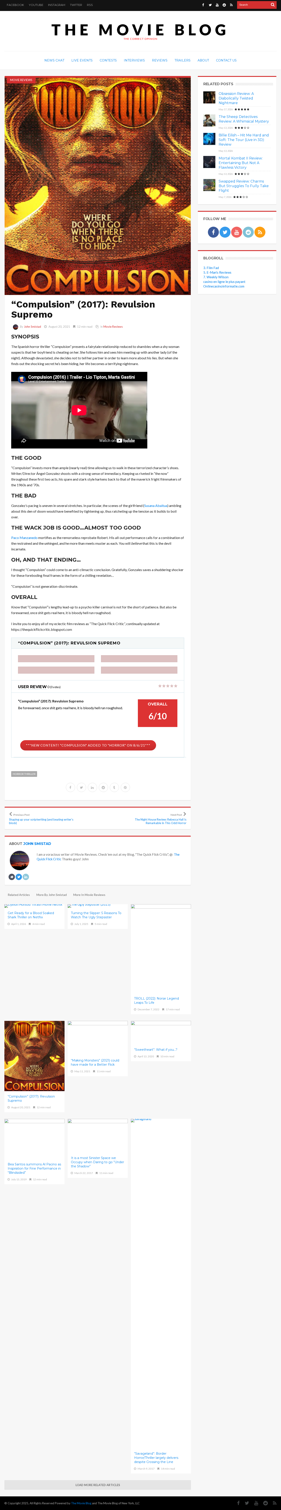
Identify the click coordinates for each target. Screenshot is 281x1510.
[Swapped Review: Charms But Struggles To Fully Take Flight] (209, 185)
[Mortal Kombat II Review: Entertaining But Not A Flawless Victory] (209, 162)
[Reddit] (224, 5)
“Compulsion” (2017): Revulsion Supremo (31, 1098)
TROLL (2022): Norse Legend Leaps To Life (156, 1000)
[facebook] (70, 787)
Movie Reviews (21, 80)
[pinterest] (125, 787)
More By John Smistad (51, 895)
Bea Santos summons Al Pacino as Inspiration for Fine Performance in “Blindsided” (34, 1168)
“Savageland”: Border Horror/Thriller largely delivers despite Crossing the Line (156, 1458)
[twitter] (81, 787)
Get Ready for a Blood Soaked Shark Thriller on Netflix (31, 915)
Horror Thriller (24, 774)
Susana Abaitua (155, 505)
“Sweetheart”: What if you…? (155, 1050)
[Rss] (231, 5)
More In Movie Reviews (89, 895)
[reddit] (103, 787)
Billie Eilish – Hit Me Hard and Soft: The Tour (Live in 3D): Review (244, 139)
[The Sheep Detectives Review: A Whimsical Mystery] (209, 120)
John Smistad (32, 326)
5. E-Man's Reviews (217, 272)
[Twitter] (210, 5)
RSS (90, 5)
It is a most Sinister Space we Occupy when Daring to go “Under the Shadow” (97, 1162)
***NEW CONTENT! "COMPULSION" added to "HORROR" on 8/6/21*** (88, 745)
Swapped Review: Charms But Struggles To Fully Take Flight (244, 186)
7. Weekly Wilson (216, 277)
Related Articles (19, 895)
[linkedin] (92, 787)
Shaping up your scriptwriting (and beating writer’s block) (41, 819)
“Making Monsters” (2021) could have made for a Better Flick (95, 1062)
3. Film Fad (211, 268)
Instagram (56, 5)
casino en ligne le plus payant (224, 282)
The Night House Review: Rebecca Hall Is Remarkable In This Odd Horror (160, 819)
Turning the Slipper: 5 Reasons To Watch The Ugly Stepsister (96, 915)
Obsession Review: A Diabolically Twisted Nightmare (236, 98)
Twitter (76, 5)
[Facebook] (203, 5)
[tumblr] (114, 787)
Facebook (15, 5)
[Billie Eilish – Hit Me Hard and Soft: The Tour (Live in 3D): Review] (209, 139)
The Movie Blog (140, 29)
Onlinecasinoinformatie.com (223, 286)
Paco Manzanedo (24, 537)
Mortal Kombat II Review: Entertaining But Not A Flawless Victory (241, 163)
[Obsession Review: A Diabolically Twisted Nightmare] (209, 97)
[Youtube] (217, 5)
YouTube (36, 5)
